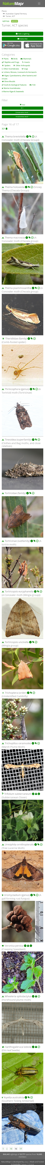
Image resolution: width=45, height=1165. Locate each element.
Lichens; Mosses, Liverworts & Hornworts (20, 72)
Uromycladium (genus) (17, 895)
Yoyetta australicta (13, 1097)
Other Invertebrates (11, 69)
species (14, 21)
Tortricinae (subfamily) (17, 541)
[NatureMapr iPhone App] (33, 45)
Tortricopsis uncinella (17, 642)
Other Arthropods (23, 65)
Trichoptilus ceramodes (18, 743)
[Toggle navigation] (39, 3)
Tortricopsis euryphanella (19, 591)
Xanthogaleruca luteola (18, 1046)
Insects (27, 62)
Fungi (25, 69)
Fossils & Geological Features (15, 85)
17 (21, 1149)
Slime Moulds (9, 81)
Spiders (7, 65)
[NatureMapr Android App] (11, 45)
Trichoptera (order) (15, 692)
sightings (5, 21)
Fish (34, 85)
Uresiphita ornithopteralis (19, 844)
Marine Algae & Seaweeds (13, 91)
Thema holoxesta (14, 187)
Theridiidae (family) (16, 338)
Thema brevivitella (15, 136)
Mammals (27, 59)
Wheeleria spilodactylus (18, 996)
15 (11, 1149)
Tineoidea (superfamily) (18, 439)
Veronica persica (14, 945)
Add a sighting (23, 34)
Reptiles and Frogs (12, 62)
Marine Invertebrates (12, 88)
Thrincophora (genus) (17, 389)
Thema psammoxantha (18, 288)
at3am (26, 1162)
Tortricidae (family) (15, 493)
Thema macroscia (15, 237)
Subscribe (23, 39)
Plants (6, 59)
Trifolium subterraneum (17, 793)
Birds (15, 59)
